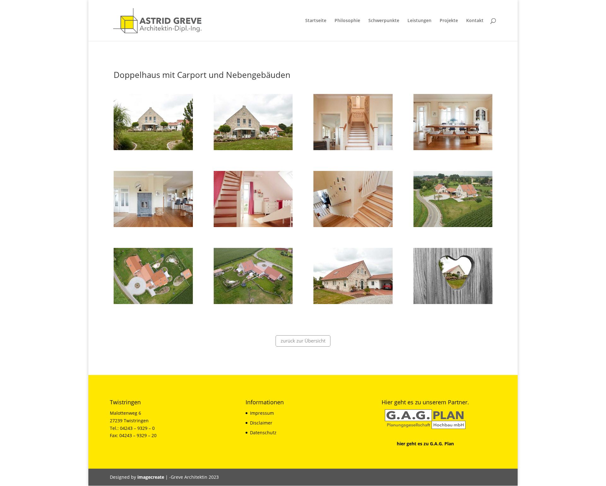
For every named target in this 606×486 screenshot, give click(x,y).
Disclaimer (261, 423)
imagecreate (150, 477)
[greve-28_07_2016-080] (353, 304)
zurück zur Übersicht (303, 340)
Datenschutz (263, 433)
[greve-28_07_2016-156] (453, 227)
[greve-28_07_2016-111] (353, 227)
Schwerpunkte (383, 20)
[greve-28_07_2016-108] (253, 227)
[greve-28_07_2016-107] (153, 227)
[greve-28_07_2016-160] (253, 304)
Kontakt (475, 20)
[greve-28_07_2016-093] (153, 150)
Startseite (315, 20)
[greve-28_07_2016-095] (253, 150)
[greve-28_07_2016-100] (353, 150)
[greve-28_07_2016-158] (153, 304)
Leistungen (419, 20)
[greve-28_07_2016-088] (453, 304)
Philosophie (347, 20)
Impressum (262, 413)
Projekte (449, 20)
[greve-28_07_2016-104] (453, 150)
